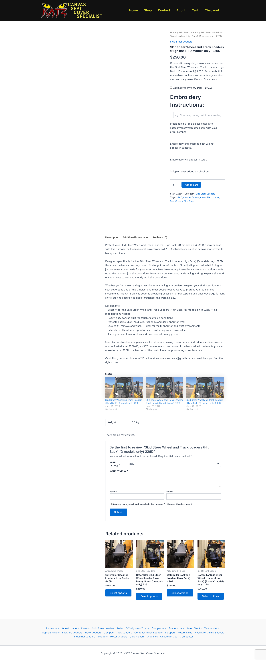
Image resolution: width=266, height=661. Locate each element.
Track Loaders (93, 632)
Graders (173, 628)
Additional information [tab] (136, 237)
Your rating (115, 464)
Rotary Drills (185, 632)
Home (133, 10)
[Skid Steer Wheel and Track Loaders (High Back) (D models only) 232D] (164, 387)
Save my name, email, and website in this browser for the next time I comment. (152, 504)
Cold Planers (137, 636)
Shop (148, 10)
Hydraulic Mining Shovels (209, 632)
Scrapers (170, 632)
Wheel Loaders (70, 628)
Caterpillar (205, 197)
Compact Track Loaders (118, 632)
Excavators (52, 628)
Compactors (159, 628)
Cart (195, 10)
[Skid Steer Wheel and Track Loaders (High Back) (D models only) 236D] (205, 387)
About (180, 10)
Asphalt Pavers (51, 632)
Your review (119, 471)
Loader (215, 197)
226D (179, 197)
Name (113, 491)
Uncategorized (168, 636)
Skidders (102, 636)
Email (169, 491)
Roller (120, 628)
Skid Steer (189, 201)
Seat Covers (176, 201)
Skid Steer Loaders (189, 32)
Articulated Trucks (191, 628)
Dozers (85, 628)
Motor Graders (118, 636)
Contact (164, 10)
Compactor (186, 636)
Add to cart (191, 184)
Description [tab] (112, 237)
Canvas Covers (191, 197)
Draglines (152, 636)
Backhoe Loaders (72, 632)
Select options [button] (118, 592)
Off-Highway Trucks (137, 628)
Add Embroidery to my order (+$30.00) (193, 87)
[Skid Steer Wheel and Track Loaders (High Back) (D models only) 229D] (124, 387)
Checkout (212, 10)
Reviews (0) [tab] (160, 237)
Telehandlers (211, 628)
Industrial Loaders (84, 636)
